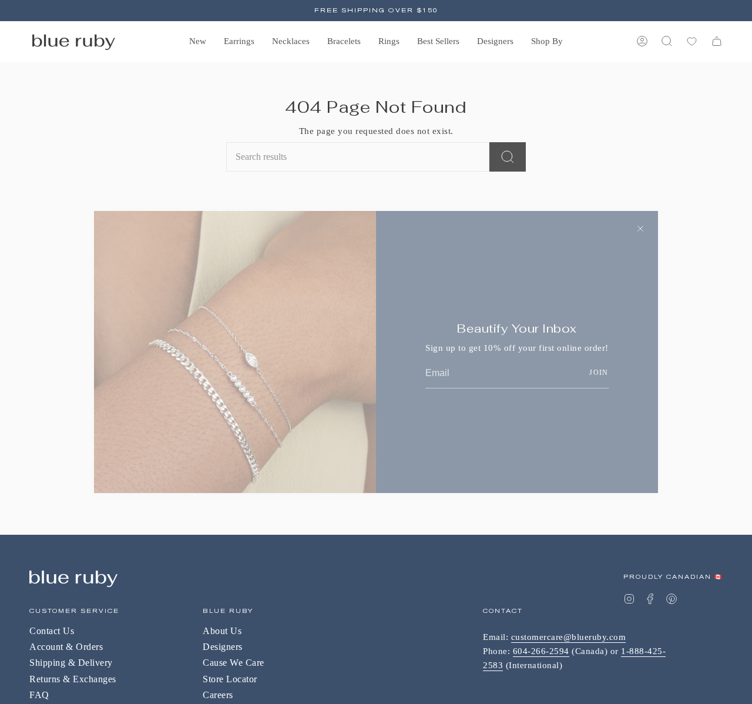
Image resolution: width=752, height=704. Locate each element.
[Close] (640, 228)
